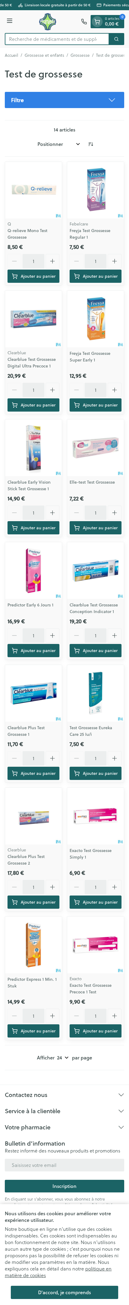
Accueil (11, 55)
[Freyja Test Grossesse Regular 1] (95, 190)
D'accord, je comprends (64, 1292)
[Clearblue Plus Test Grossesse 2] (33, 816)
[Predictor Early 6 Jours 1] (33, 570)
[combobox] (57, 39)
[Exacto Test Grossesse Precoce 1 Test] (95, 945)
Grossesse (80, 55)
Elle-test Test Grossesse (92, 482)
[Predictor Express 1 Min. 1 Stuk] (33, 945)
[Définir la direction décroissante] (90, 144)
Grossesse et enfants (44, 55)
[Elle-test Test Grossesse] (95, 447)
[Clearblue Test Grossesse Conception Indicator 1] (95, 570)
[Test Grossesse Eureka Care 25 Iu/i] (95, 693)
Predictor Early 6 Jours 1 (30, 605)
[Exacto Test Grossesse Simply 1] (95, 816)
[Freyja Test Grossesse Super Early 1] (95, 319)
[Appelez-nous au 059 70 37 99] (84, 22)
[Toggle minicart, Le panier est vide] (97, 21)
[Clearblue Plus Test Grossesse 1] (33, 693)
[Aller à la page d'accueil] (48, 22)
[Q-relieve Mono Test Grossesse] (33, 190)
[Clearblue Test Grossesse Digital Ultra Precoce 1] (33, 319)
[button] (64, 100)
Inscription (64, 1186)
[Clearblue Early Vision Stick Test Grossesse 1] (33, 447)
